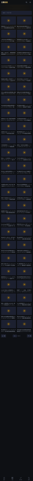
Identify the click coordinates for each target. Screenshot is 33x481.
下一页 (29, 336)
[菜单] (30, 2)
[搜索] (26, 2)
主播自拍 (4, 2)
